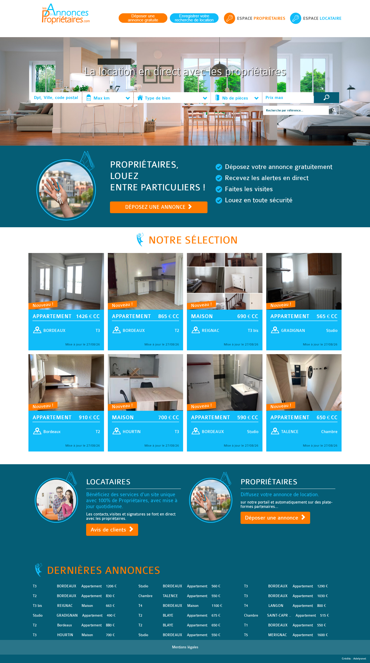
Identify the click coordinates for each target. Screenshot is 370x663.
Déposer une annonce (272, 518)
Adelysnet (359, 658)
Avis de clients (109, 530)
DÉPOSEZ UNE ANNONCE (156, 207)
